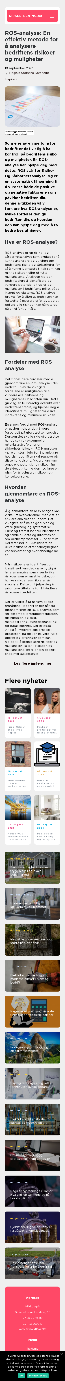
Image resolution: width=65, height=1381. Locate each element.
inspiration (12, 79)
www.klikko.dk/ (36, 1329)
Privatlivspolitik (38, 1375)
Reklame (32, 1348)
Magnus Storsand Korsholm (29, 73)
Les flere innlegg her (32, 663)
